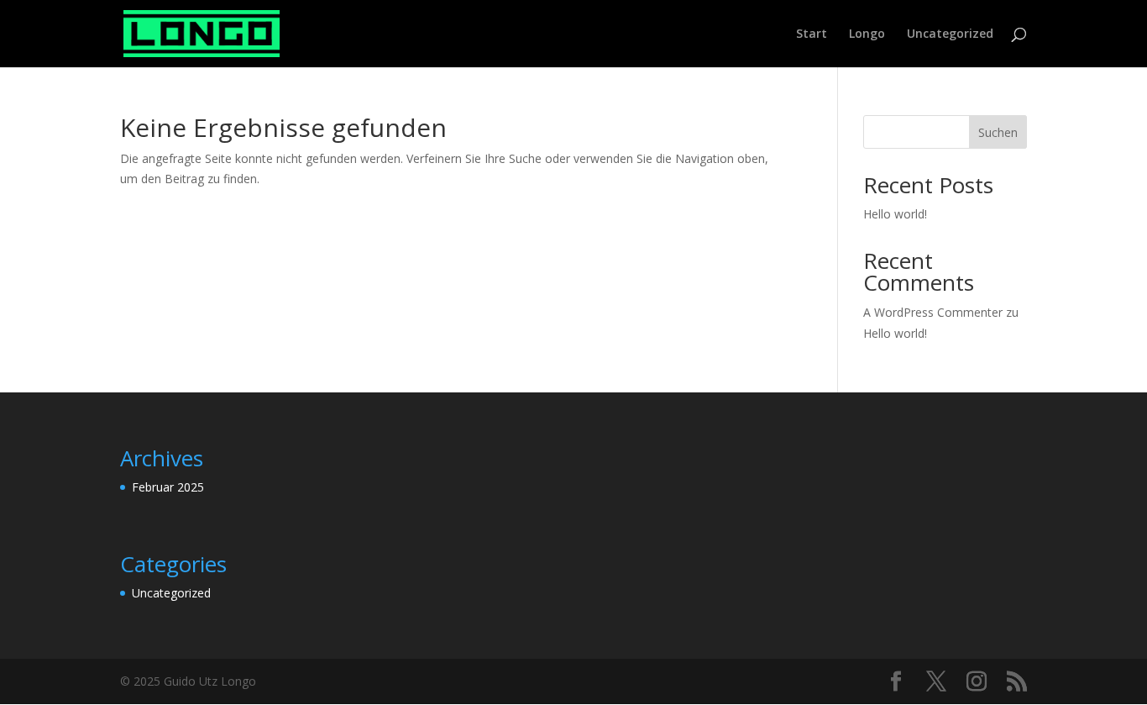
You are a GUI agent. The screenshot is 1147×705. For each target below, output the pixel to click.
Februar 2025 (168, 487)
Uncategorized (950, 34)
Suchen (998, 132)
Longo (867, 34)
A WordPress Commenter (933, 312)
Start (811, 34)
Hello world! (895, 214)
